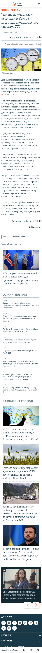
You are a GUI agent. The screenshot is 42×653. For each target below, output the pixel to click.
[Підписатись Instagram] (25, 623)
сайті (3, 95)
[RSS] (3, 628)
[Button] (15, 37)
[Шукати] (38, 650)
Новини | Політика (10, 10)
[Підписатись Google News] (9, 623)
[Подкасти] (30, 650)
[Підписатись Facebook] (3, 623)
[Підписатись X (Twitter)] (14, 623)
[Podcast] (9, 628)
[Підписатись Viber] (30, 623)
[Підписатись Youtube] (20, 623)
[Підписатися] (14, 628)
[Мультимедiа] (23, 650)
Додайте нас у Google (10, 650)
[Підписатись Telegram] (36, 623)
